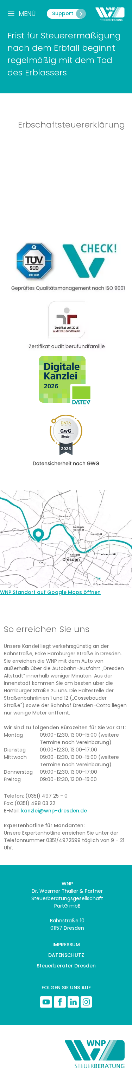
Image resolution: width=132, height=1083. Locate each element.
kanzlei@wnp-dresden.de (54, 810)
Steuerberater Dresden (66, 965)
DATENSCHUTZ (66, 955)
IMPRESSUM (66, 944)
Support (62, 13)
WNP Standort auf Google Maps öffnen (50, 592)
